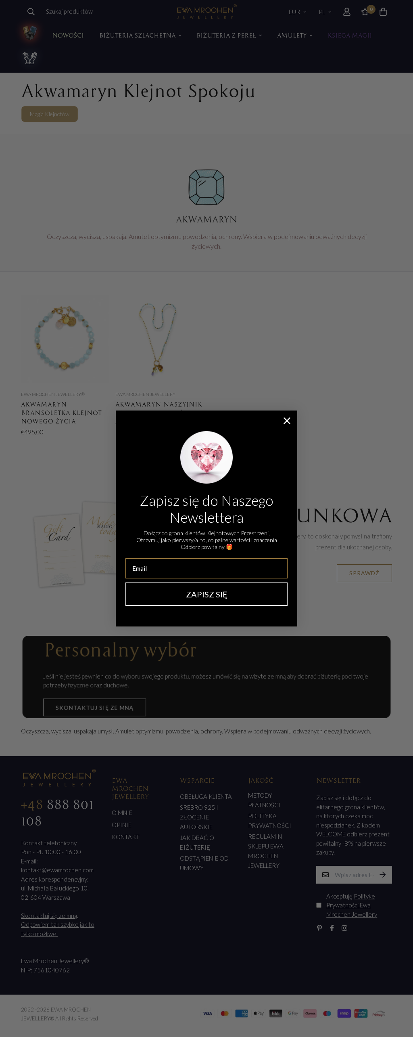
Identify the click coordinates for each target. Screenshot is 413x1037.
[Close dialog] (287, 421)
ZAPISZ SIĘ (206, 594)
